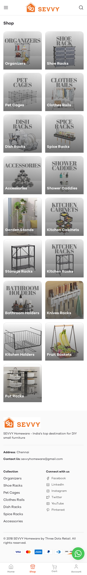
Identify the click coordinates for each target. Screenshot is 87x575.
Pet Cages (11, 493)
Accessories (13, 521)
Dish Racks (12, 507)
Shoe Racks (12, 485)
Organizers (12, 478)
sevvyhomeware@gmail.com (42, 459)
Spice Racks (13, 514)
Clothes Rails (13, 500)
